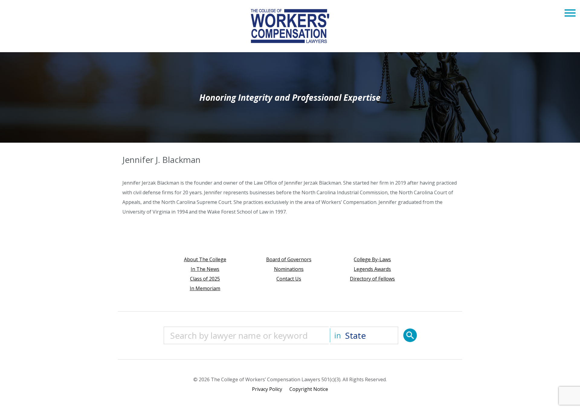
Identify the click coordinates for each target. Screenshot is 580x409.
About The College (205, 259)
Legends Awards (372, 269)
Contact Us (288, 278)
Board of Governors (288, 259)
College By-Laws (372, 259)
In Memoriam (205, 288)
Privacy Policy (267, 389)
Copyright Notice (308, 389)
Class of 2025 (205, 278)
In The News (205, 269)
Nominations (289, 269)
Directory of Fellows (372, 278)
